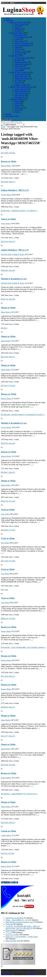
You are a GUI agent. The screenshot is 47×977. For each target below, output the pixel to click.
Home (7, 18)
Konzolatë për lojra (21, 37)
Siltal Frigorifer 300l (12, 941)
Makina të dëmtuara (22, 64)
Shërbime (18, 29)
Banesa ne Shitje (8, 161)
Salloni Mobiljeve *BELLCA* (15, 190)
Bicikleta (18, 60)
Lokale (17, 104)
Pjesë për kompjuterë (22, 43)
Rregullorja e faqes (12, 116)
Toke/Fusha (19, 108)
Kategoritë (9, 20)
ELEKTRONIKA (16, 33)
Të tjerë (17, 31)
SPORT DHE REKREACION (21, 87)
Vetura (17, 70)
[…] (25, 174)
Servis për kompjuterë (22, 45)
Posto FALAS (6, 120)
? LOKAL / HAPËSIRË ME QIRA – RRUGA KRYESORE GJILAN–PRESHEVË (22, 927)
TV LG (8, 932)
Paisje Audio (19, 41)
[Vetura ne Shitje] (19, 211)
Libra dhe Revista (21, 93)
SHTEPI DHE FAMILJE (19, 72)
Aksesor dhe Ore (21, 89)
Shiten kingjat (10, 930)
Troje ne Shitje (8, 509)
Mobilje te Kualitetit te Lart (14, 279)
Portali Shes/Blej (7, 974)
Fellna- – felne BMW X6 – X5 (16, 920)
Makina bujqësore (21, 62)
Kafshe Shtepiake (21, 91)
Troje (16, 110)
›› (17, 882)
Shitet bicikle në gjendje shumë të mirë (19, 922)
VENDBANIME (16, 99)
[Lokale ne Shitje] (8, 823)
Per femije (18, 81)
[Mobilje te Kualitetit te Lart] (8, 270)
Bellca (9, 166)
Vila (16, 112)
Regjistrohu (20, 3)
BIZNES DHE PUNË (18, 22)
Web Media (31, 974)
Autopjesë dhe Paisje (22, 58)
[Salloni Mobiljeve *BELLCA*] (8, 182)
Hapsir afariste (20, 25)
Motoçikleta (19, 66)
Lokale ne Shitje (8, 831)
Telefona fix (19, 54)
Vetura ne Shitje (8, 219)
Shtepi (17, 106)
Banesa (17, 101)
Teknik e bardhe (20, 85)
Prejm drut (9, 924)
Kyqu (28, 3)
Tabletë (17, 47)
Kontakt (8, 114)
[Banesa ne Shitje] (8, 153)
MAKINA (14, 56)
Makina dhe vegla (21, 77)
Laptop (17, 39)
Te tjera (17, 83)
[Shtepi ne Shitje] (8, 299)
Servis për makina (21, 68)
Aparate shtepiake (21, 74)
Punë (16, 27)
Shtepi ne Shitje (8, 307)
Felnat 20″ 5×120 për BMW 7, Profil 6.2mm (21, 937)
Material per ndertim (22, 79)
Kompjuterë (19, 35)
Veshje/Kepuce (20, 97)
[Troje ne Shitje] (8, 501)
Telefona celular (20, 52)
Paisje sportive (20, 95)
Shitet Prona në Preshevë (14, 918)
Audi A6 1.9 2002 (12, 935)
